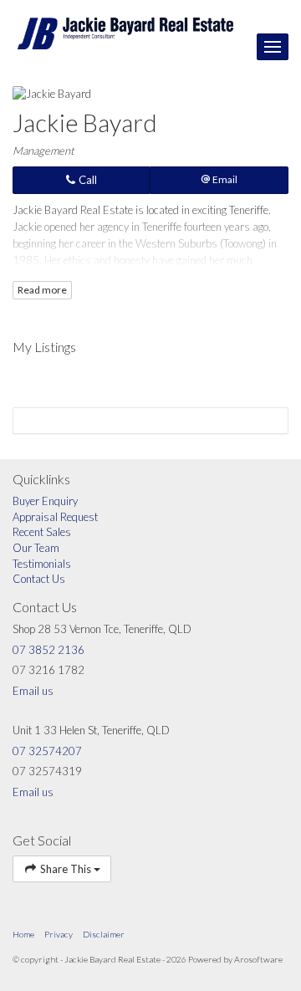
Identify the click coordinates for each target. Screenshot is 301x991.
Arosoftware (258, 959)
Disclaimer (104, 934)
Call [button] (86, 179)
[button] (219, 180)
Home (23, 934)
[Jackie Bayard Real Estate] (125, 31)
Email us (33, 690)
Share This (66, 869)
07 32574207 (47, 751)
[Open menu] (272, 46)
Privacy (58, 934)
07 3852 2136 (48, 649)
